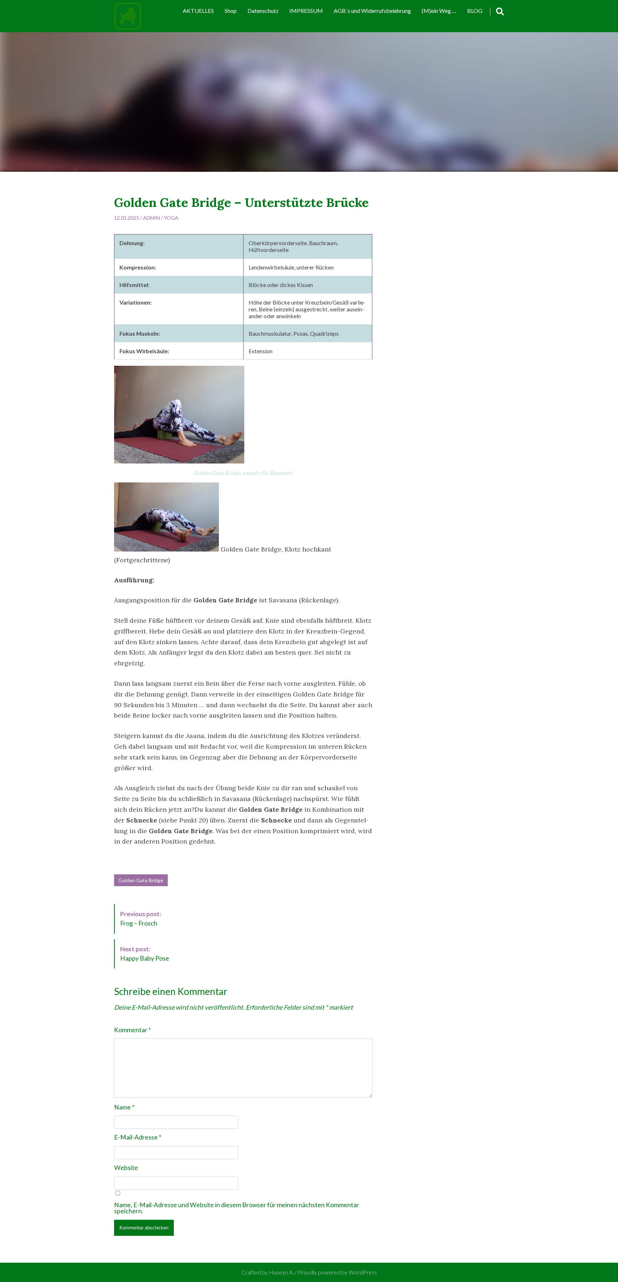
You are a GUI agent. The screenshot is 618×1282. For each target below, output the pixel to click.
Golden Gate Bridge (140, 880)
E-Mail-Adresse (137, 1137)
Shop (231, 10)
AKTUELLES (198, 10)
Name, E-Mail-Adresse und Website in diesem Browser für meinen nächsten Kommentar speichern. (236, 1208)
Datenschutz (263, 10)
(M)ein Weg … (439, 10)
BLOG (474, 10)
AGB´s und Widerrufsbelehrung (372, 10)
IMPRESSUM (306, 10)
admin (151, 218)
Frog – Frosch (140, 918)
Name (124, 1107)
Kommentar (132, 1030)
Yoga (171, 218)
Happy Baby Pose (144, 953)
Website (126, 1168)
